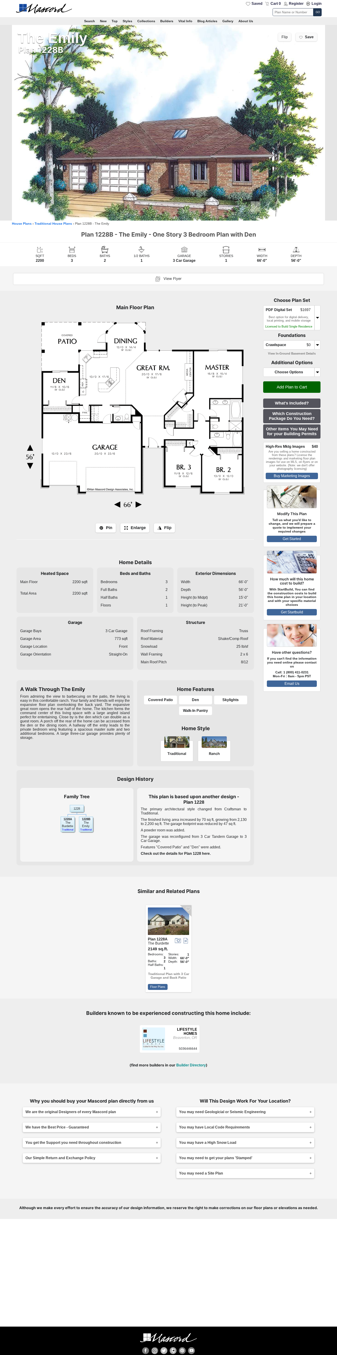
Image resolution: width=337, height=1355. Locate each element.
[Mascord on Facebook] (145, 1350)
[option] (168, 123)
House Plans (22, 223)
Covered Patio (160, 700)
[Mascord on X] (163, 1350)
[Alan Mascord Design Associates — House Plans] (168, 8)
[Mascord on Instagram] (154, 1350)
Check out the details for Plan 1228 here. (176, 853)
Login (317, 3)
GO (318, 12)
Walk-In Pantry (195, 711)
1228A (68, 819)
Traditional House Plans (53, 223)
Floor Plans (157, 987)
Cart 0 (276, 3)
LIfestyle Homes (187, 1031)
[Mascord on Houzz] (173, 1350)
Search (89, 21)
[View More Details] (153, 1049)
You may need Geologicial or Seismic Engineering (222, 1112)
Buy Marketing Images (292, 476)
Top (115, 21)
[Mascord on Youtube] (191, 1350)
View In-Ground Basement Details (292, 353)
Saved (256, 3)
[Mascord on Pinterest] (182, 1350)
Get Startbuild (292, 612)
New (103, 21)
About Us (245, 21)
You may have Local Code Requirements (214, 1127)
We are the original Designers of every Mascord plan (70, 1112)
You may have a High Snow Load (207, 1143)
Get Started (292, 539)
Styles (127, 21)
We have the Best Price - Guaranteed (57, 1127)
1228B (86, 819)
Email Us (292, 684)
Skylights (230, 700)
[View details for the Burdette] (168, 922)
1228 (199, 802)
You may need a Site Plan (201, 1173)
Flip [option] (285, 37)
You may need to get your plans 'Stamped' (215, 1158)
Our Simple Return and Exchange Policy (60, 1158)
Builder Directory (191, 1065)
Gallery (227, 21)
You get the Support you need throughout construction (73, 1143)
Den (195, 700)
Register (296, 3)
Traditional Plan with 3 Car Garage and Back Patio (168, 975)
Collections (146, 21)
